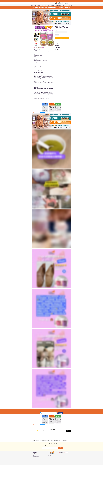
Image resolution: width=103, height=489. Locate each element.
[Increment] (58, 35)
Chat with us (39, 70)
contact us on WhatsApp (41, 98)
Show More (52, 456)
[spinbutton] (57, 35)
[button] (66, 5)
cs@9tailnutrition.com (36, 479)
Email (41, 411)
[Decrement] (55, 35)
